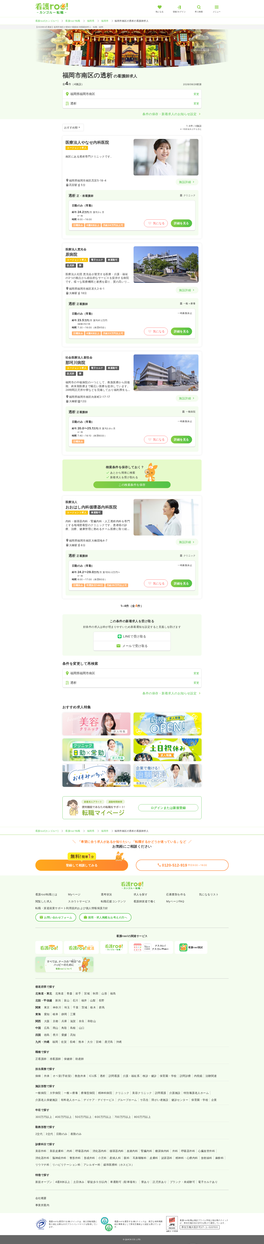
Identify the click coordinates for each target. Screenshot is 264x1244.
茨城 (84, 1007)
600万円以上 (103, 1116)
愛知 (47, 1014)
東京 (47, 1007)
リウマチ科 (42, 1164)
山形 (104, 993)
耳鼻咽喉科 (139, 1157)
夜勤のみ (76, 1133)
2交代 (39, 1133)
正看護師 (41, 1058)
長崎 (72, 1041)
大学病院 (55, 1092)
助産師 (79, 1058)
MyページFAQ (175, 901)
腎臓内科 (146, 1150)
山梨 (93, 1000)
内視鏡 (198, 1075)
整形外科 (75, 1157)
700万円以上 (123, 1116)
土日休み (78, 1181)
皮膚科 (154, 1157)
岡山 (55, 1027)
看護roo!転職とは (46, 894)
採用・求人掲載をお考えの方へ (107, 917)
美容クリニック (142, 1092)
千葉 (75, 1007)
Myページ (74, 894)
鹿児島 (109, 1041)
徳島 (47, 1034)
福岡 (55, 1041)
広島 (47, 1027)
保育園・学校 (168, 1075)
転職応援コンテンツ (113, 901)
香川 (55, 1034)
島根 (73, 1027)
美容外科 (41, 1150)
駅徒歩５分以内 (97, 1181)
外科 (175, 1150)
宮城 (87, 993)
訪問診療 (185, 1075)
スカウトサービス (79, 901)
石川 (75, 1000)
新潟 (58, 1000)
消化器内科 (99, 1150)
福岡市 (104, 20)
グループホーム (127, 1099)
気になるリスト (209, 894)
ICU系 (93, 1075)
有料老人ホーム (70, 1099)
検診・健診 (150, 1075)
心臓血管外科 (206, 1150)
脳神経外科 (59, 1157)
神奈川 (57, 1007)
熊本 (81, 1041)
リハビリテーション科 (66, 1164)
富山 (67, 1000)
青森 (69, 993)
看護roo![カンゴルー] (46, 20)
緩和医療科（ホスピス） (118, 1164)
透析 (103, 1075)
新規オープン (43, 1181)
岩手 (78, 993)
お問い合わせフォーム (58, 917)
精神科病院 (105, 1092)
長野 (101, 1000)
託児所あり (160, 1181)
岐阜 (55, 1014)
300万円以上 (43, 1116)
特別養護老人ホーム (196, 1092)
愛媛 (64, 1034)
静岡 (64, 1014)
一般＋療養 (71, 1092)
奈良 (81, 1021)
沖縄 (119, 1041)
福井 (84, 1000)
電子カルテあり (208, 1181)
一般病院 (41, 1092)
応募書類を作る (176, 894)
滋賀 (73, 1021)
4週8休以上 (62, 1181)
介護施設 (175, 1092)
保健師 (68, 1058)
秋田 (95, 993)
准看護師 (55, 1058)
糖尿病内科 (162, 1150)
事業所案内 (42, 1205)
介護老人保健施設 (46, 1099)
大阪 (47, 1021)
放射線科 (206, 1157)
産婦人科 (115, 1157)
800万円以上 (142, 1116)
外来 (47, 1075)
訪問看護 (114, 1075)
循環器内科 (116, 1150)
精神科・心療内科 (186, 1157)
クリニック (122, 1092)
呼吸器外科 (188, 1150)
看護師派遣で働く (145, 901)
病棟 (38, 1075)
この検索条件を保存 (131, 485)
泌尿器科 (166, 1157)
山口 (81, 1027)
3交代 (49, 1133)
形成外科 (89, 1157)
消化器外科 (42, 1157)
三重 (73, 1014)
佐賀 (64, 1041)
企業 (214, 1099)
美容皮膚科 (57, 1150)
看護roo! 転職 (72, 20)
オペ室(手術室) (62, 1075)
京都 (55, 1021)
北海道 (59, 993)
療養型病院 (88, 1092)
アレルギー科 (91, 1164)
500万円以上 (83, 1116)
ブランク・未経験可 (182, 1181)
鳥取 (64, 1027)
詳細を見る (181, 223)
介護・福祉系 (131, 1075)
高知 (73, 1034)
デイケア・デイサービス (98, 1099)
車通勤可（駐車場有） (124, 1181)
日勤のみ (61, 1133)
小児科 (102, 1157)
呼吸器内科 (82, 1150)
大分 (90, 1041)
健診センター (179, 1099)
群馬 (102, 1007)
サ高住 (144, 1099)
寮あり (145, 1181)
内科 (69, 1150)
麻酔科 (219, 1157)
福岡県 (90, 20)
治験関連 (211, 1075)
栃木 (93, 1007)
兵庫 (64, 1021)
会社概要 (41, 1198)
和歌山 (92, 1021)
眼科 (126, 1157)
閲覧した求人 (43, 901)
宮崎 (98, 1041)
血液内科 (132, 1150)
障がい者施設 (160, 1099)
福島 (113, 993)
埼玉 (67, 1007)
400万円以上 (63, 1116)
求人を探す (140, 894)
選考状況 (106, 894)
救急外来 (80, 1075)
